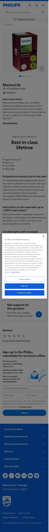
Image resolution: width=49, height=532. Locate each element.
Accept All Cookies (23, 293)
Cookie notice (14, 272)
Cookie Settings (23, 279)
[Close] (42, 236)
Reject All (23, 286)
